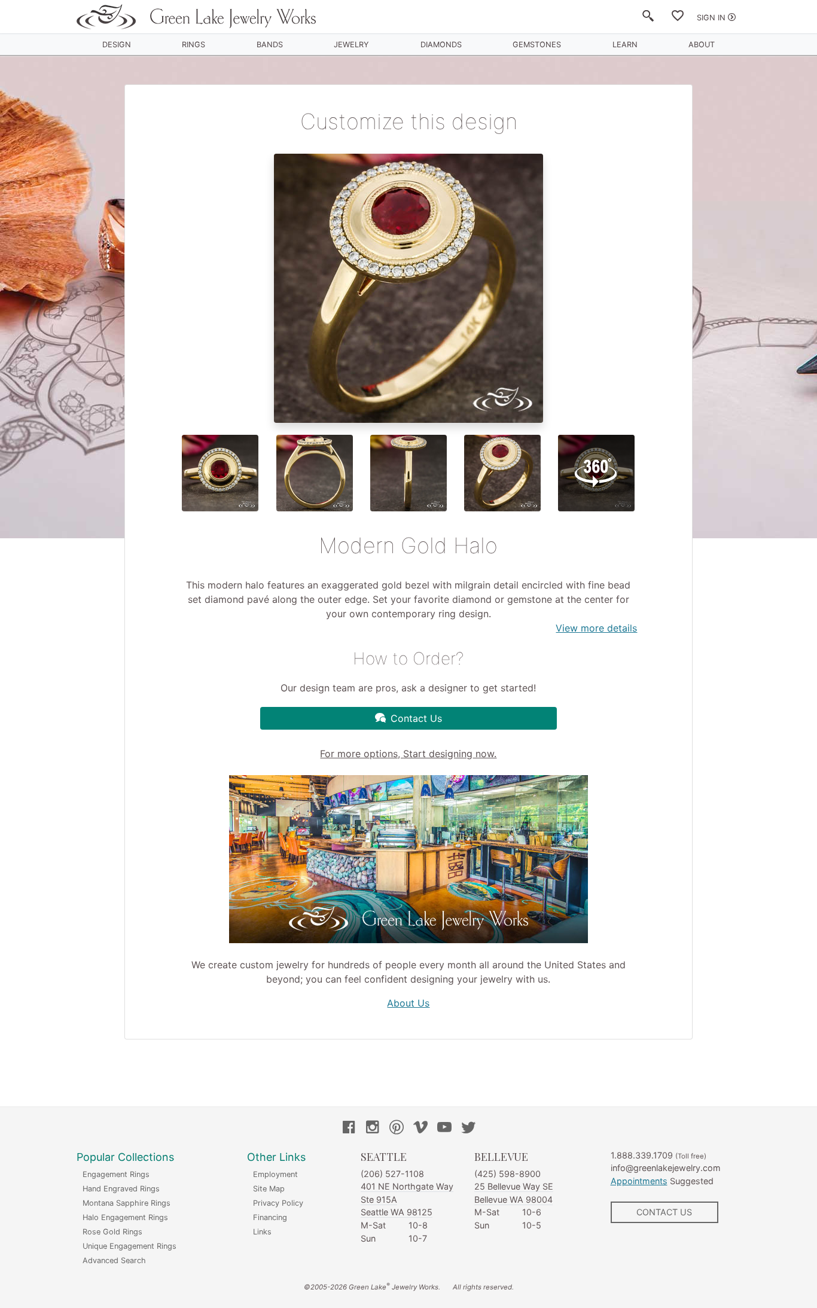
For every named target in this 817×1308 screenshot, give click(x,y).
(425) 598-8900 (507, 1174)
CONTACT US (664, 1212)
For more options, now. (408, 754)
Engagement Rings (116, 1174)
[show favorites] (677, 18)
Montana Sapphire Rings (126, 1203)
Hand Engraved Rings (121, 1188)
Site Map (269, 1188)
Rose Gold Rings (112, 1231)
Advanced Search (114, 1260)
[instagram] (373, 1128)
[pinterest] (396, 1128)
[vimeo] (420, 1128)
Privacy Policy (278, 1203)
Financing (270, 1217)
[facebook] (349, 1128)
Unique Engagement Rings (129, 1246)
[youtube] (444, 1128)
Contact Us (416, 718)
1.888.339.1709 (642, 1155)
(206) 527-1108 (392, 1174)
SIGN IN (711, 17)
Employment (275, 1174)
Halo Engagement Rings (125, 1217)
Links (262, 1231)
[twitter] (468, 1128)
